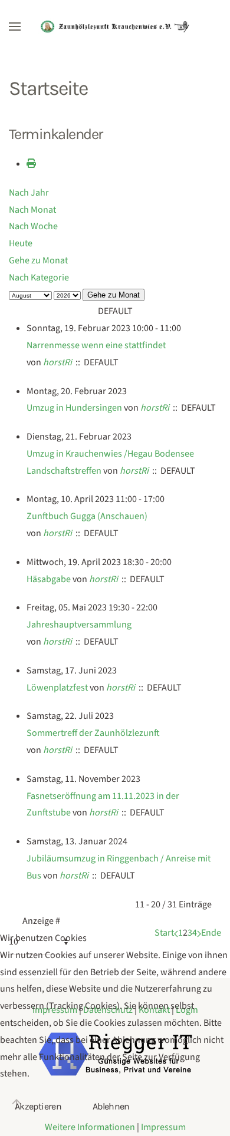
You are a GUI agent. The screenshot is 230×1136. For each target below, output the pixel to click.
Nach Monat (32, 209)
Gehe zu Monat (38, 260)
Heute (20, 243)
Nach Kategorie (39, 277)
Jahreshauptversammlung (79, 624)
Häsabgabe (49, 579)
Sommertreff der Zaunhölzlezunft (93, 732)
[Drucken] (31, 163)
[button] (15, 26)
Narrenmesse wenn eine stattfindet (96, 345)
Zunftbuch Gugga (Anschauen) (87, 516)
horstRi (57, 362)
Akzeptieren (38, 1106)
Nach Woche (33, 226)
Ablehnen (111, 1106)
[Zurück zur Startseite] (115, 26)
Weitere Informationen (90, 1127)
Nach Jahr (29, 192)
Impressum (163, 1127)
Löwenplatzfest (57, 687)
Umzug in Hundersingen (74, 407)
